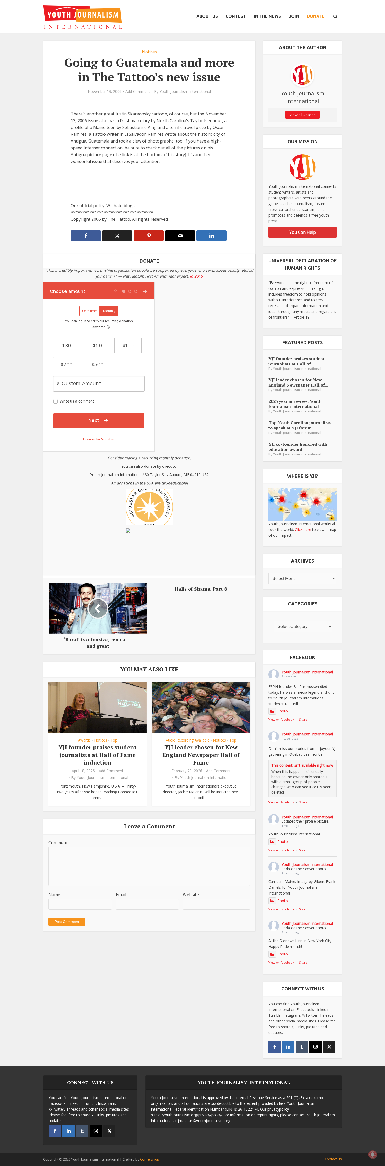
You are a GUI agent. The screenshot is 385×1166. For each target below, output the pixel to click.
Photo (282, 711)
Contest (236, 16)
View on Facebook (281, 719)
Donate (316, 16)
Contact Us (333, 1159)
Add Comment (137, 91)
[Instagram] (315, 1047)
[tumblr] (302, 1047)
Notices (149, 52)
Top (114, 740)
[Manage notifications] (372, 1154)
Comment (58, 843)
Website (191, 894)
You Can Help (302, 232)
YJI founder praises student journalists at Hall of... (296, 361)
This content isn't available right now (302, 765)
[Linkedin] (288, 1047)
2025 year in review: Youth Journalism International (295, 403)
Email (121, 894)
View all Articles (303, 114)
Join (294, 16)
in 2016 (196, 276)
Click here (303, 529)
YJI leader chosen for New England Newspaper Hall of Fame (201, 754)
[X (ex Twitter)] (329, 1047)
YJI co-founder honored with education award (297, 446)
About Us (207, 16)
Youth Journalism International (185, 91)
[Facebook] (274, 1047)
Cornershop (149, 1159)
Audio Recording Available (188, 740)
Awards (84, 740)
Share (303, 719)
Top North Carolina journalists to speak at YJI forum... (299, 425)
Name (54, 894)
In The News (267, 16)
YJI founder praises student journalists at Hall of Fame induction (98, 754)
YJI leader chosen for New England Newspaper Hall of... (298, 382)
